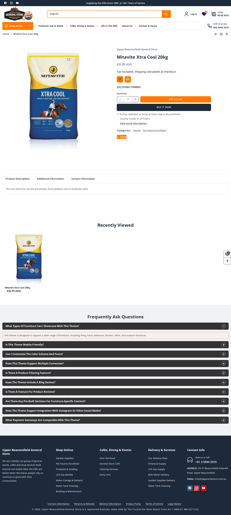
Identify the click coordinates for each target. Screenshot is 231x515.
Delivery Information (110, 503)
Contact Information (59, 503)
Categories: (124, 130)
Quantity (122, 93)
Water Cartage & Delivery (69, 480)
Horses (137, 130)
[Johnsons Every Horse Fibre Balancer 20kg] (216, 34)
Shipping (140, 71)
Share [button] (123, 136)
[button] (217, 14)
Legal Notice (174, 503)
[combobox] (108, 14)
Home (6, 34)
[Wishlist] (120, 79)
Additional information (50, 178)
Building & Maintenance (69, 491)
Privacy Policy (133, 503)
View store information (133, 123)
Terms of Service (154, 503)
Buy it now (164, 107)
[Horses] (221, 34)
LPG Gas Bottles (64, 474)
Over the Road (107, 458)
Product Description (18, 178)
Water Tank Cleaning (67, 485)
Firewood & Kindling (66, 469)
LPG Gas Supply (156, 469)
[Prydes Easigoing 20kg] (227, 34)
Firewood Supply (157, 463)
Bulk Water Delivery (158, 474)
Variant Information (83, 178)
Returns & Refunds (84, 503)
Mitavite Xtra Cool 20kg (17, 287)
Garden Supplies (65, 458)
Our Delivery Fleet (157, 458)
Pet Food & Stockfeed (154, 130)
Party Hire (105, 474)
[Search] (166, 14)
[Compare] (128, 79)
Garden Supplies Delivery (161, 480)
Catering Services (109, 469)
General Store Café (110, 463)
